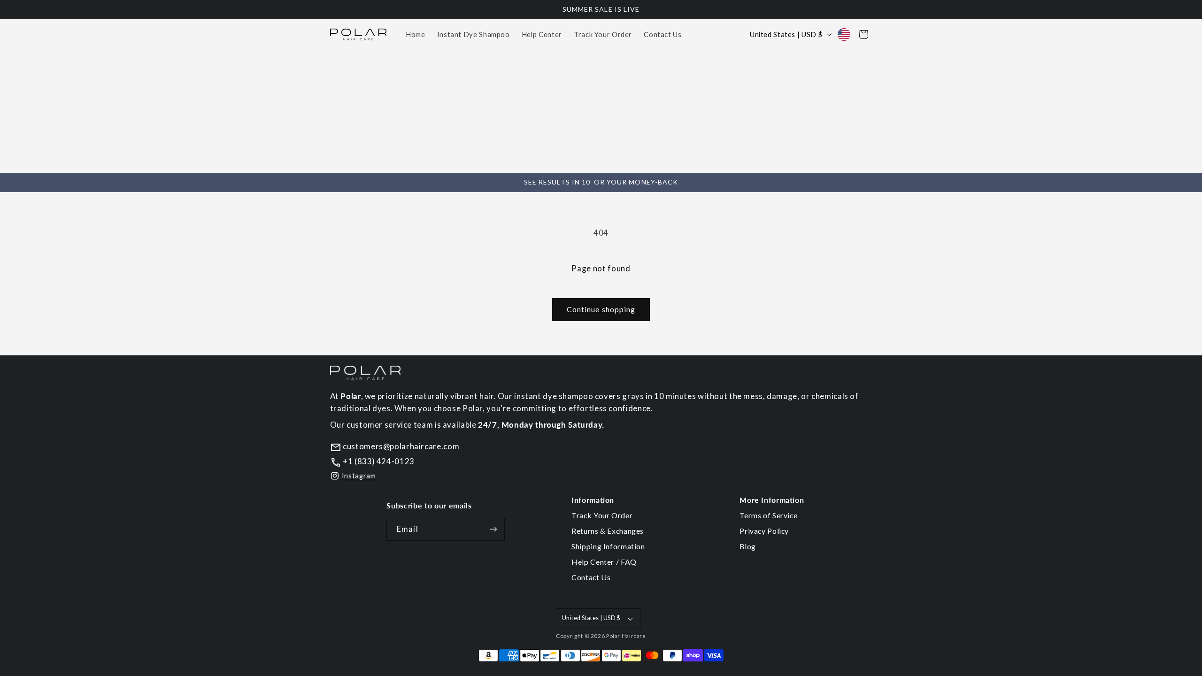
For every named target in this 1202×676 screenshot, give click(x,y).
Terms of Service (768, 515)
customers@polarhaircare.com (400, 446)
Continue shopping (601, 309)
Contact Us (590, 577)
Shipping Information (608, 546)
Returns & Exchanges (607, 530)
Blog (748, 546)
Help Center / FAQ (604, 561)
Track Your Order (601, 515)
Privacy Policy (764, 530)
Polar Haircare (626, 636)
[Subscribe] (493, 529)
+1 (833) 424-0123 (378, 461)
